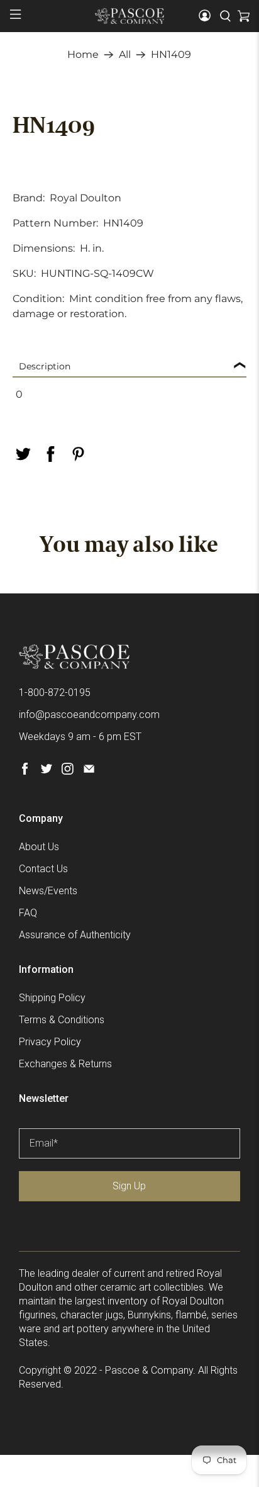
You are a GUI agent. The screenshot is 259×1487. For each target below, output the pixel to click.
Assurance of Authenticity (75, 935)
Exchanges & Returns (65, 1064)
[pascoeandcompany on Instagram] (68, 771)
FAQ (28, 913)
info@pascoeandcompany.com (89, 715)
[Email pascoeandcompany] (89, 771)
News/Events (48, 891)
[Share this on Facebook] (50, 454)
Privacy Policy (50, 1042)
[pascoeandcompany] (129, 15)
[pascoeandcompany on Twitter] (46, 771)
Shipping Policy (52, 998)
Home (83, 55)
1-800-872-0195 (55, 693)
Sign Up (129, 1186)
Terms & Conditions (61, 1020)
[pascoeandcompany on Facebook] (25, 771)
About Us (39, 847)
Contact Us (43, 869)
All (125, 55)
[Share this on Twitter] (23, 454)
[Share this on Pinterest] (78, 454)
